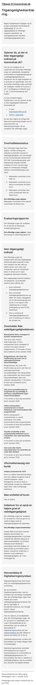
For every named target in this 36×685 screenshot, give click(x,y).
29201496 (19, 115)
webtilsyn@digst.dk (11, 633)
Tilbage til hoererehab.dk (16, 4)
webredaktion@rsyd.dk (17, 112)
